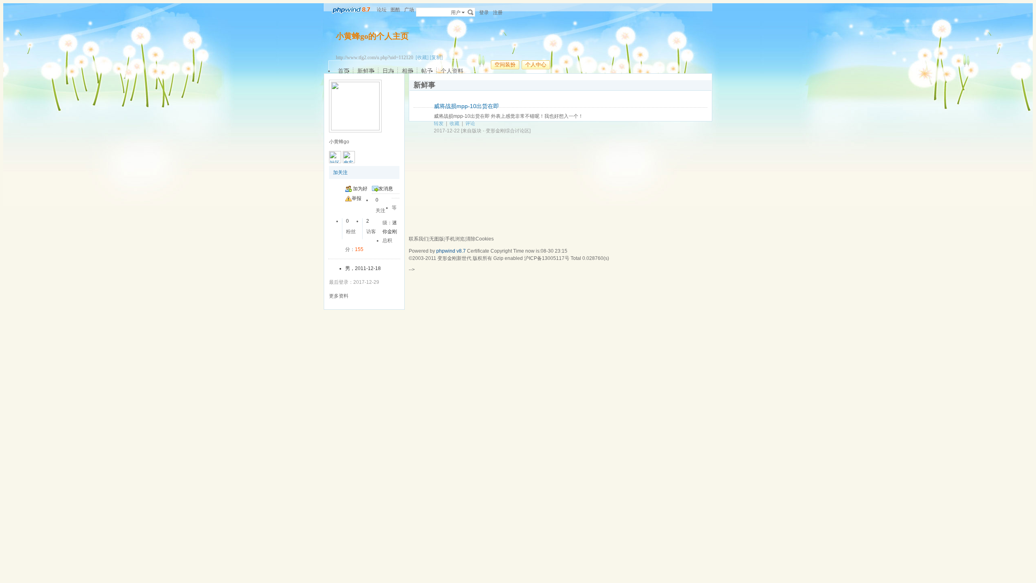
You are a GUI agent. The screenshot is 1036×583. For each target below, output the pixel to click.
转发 (439, 123)
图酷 (395, 9)
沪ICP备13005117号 (546, 258)
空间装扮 (505, 65)
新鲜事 (365, 71)
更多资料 (338, 296)
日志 (388, 71)
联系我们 (418, 239)
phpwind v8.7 (451, 251)
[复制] (436, 57)
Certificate (478, 251)
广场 (409, 9)
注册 (498, 12)
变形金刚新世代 (454, 258)
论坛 (381, 9)
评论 (470, 123)
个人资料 (452, 71)
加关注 (340, 172)
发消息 (385, 188)
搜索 (471, 12)
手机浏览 (455, 239)
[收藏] (422, 57)
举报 (356, 198)
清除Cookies (480, 239)
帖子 (427, 71)
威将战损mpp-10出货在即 (466, 106)
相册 (407, 71)
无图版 (436, 239)
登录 (484, 12)
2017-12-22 (447, 131)
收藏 (454, 123)
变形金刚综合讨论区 (507, 131)
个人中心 (535, 65)
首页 (343, 71)
